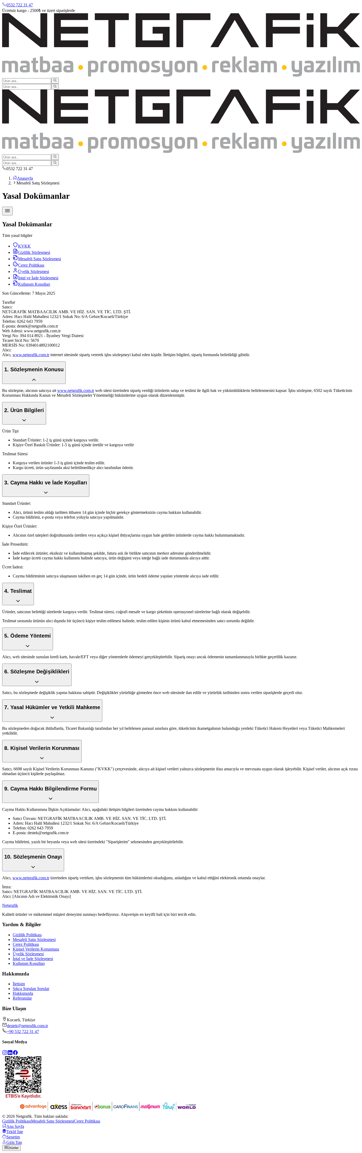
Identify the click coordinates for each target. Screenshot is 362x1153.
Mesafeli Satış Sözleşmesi (34, 939)
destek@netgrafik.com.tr (27, 1025)
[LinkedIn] (10, 1054)
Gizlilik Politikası (27, 935)
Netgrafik (10, 905)
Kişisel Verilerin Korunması (36, 949)
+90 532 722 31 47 (23, 1031)
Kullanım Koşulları (29, 963)
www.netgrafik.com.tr (30, 354)
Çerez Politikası (26, 944)
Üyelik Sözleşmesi (28, 954)
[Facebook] (15, 1054)
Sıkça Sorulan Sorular (31, 988)
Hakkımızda (23, 993)
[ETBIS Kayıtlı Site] (23, 1097)
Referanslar (22, 998)
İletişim (19, 984)
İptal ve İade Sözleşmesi (33, 958)
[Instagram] (4, 1054)
